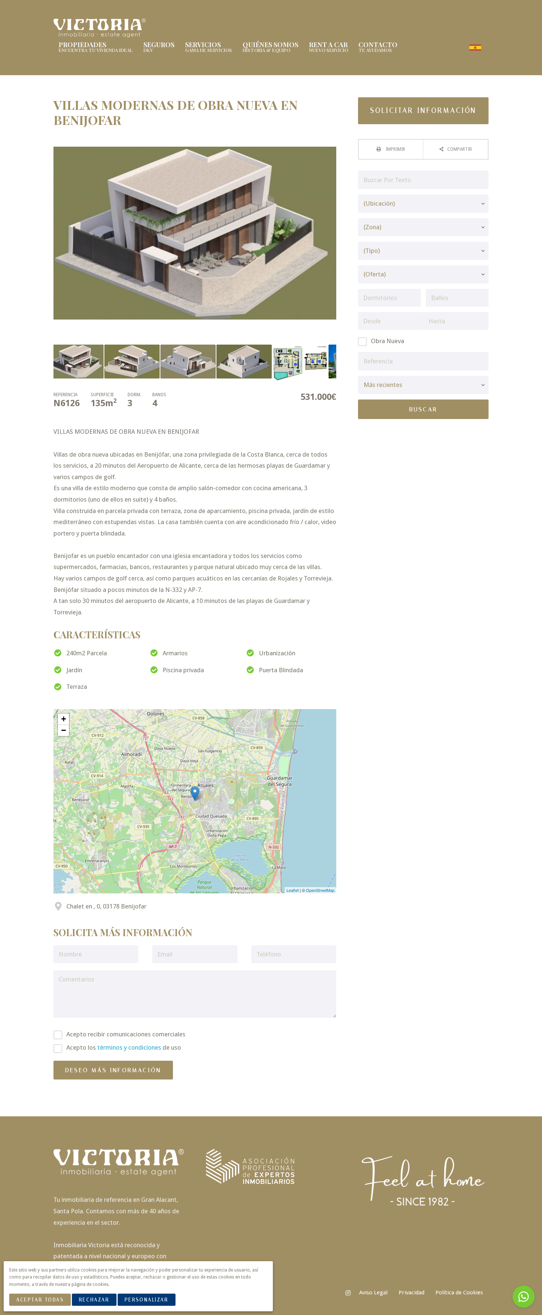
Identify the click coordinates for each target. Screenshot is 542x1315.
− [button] (63, 730)
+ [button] (63, 718)
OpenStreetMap (320, 890)
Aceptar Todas (39, 1299)
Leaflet (292, 890)
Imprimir (395, 149)
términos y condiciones (129, 1047)
